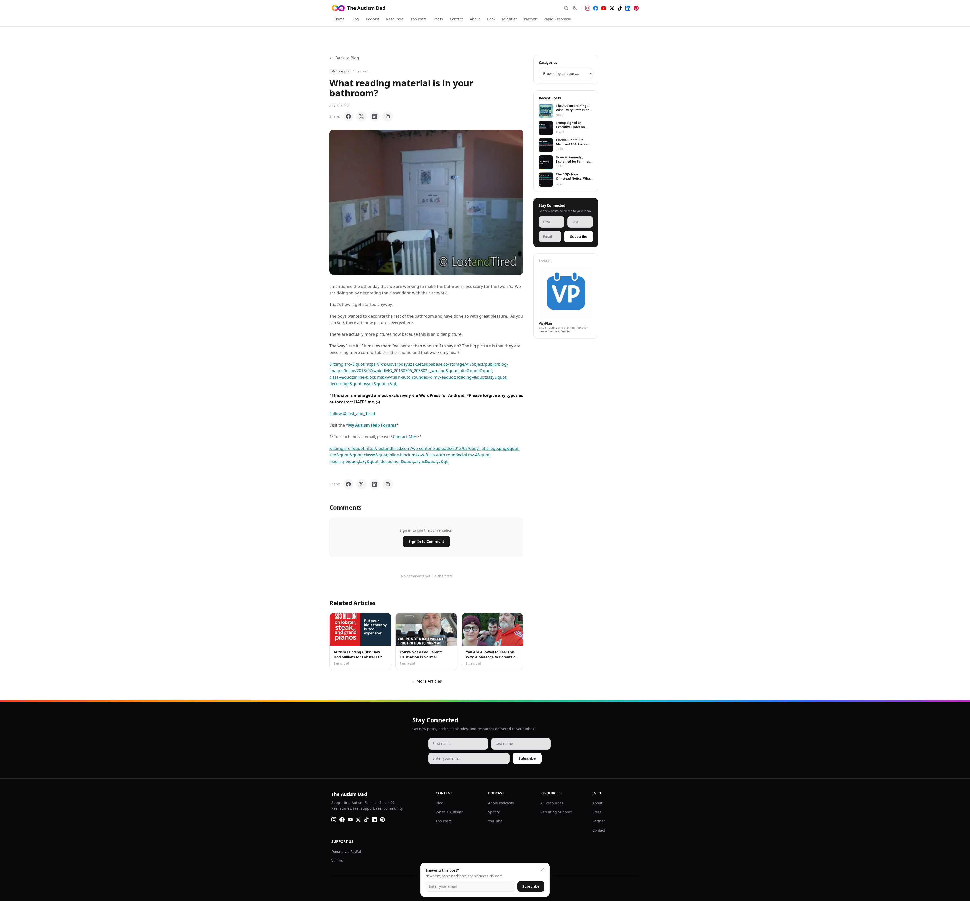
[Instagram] (587, 8)
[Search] (566, 8)
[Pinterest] (636, 8)
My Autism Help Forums (372, 425)
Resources (395, 19)
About (475, 19)
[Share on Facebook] (348, 116)
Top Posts (419, 19)
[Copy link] (388, 116)
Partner (530, 19)
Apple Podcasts (501, 803)
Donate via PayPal (346, 851)
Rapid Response (557, 19)
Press (438, 19)
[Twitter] (611, 8)
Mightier (509, 19)
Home (339, 19)
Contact (456, 19)
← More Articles (426, 681)
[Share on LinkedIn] (375, 116)
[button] (426, 202)
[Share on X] (361, 116)
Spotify (494, 812)
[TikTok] (619, 8)
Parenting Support (556, 812)
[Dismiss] (542, 870)
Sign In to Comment (426, 541)
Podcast (372, 19)
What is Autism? (449, 812)
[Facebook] (595, 8)
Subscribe (578, 236)
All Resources (551, 803)
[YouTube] (603, 8)
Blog (355, 19)
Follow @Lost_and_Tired (352, 413)
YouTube (495, 821)
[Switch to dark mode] (575, 8)
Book (491, 19)
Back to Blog (347, 58)
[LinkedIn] (627, 8)
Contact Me (404, 437)
